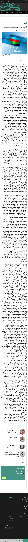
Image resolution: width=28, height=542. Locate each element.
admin (25, 518)
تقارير (12, 12)
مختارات (25, 506)
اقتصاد (25, 504)
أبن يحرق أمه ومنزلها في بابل (13, 541)
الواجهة (25, 12)
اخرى (3, 12)
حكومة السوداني (19, 471)
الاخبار (21, 12)
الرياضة (7, 12)
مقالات (16, 12)
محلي (26, 508)
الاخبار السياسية (24, 499)
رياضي (25, 513)
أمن (26, 502)
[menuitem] (25, 12)
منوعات (25, 511)
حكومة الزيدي (20, 473)
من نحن (11, 518)
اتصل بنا (11, 521)
